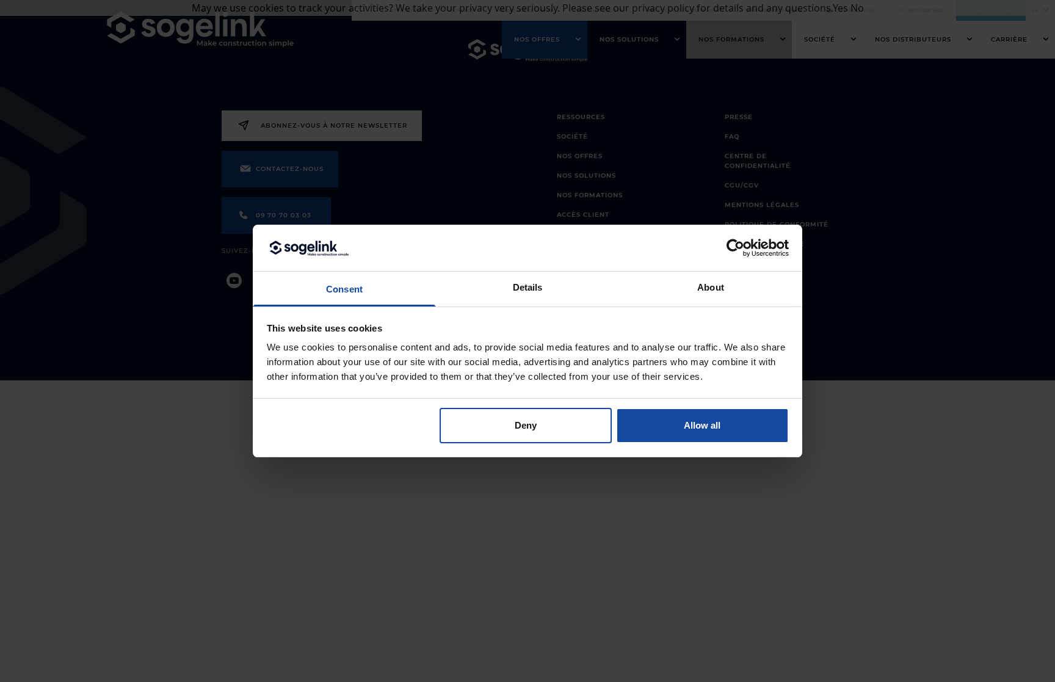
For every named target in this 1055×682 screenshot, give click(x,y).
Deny (526, 425)
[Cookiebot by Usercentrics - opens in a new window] (735, 248)
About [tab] (710, 287)
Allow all (702, 425)
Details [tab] (528, 287)
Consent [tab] (344, 289)
